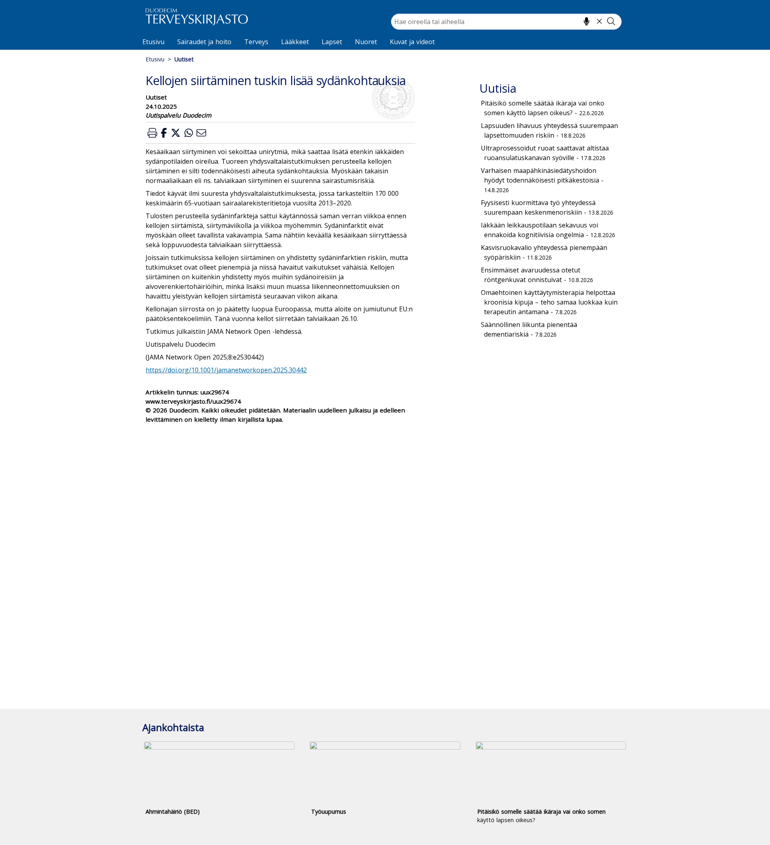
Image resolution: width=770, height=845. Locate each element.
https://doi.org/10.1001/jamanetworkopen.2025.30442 (226, 370)
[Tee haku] (611, 21)
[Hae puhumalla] (586, 21)
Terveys (256, 41)
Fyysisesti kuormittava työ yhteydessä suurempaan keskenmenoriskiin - (547, 207)
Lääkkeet (295, 41)
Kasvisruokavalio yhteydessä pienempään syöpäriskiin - (544, 252)
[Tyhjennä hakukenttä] (599, 21)
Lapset (332, 41)
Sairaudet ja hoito (204, 41)
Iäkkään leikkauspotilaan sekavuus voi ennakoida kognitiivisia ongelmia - (548, 230)
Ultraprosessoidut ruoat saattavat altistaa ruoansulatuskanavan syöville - (545, 153)
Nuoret (366, 41)
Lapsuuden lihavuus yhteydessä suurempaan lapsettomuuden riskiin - (549, 130)
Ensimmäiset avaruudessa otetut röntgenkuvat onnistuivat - (537, 275)
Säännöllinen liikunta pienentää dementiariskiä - (529, 329)
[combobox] (506, 22)
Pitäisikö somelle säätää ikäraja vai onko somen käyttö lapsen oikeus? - (542, 108)
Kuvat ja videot (412, 41)
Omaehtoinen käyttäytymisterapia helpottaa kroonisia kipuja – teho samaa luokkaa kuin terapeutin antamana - (549, 302)
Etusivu (153, 41)
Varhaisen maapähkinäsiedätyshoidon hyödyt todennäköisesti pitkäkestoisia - (542, 180)
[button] (152, 132)
